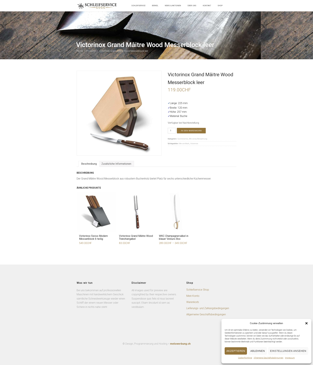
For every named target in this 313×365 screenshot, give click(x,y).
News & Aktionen (173, 6)
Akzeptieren (235, 351)
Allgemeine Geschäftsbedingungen (268, 358)
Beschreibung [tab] (89, 163)
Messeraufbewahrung (198, 139)
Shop (220, 6)
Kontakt (207, 6)
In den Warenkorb (191, 131)
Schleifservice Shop (197, 289)
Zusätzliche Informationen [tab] (116, 163)
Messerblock (184, 144)
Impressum (290, 358)
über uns (191, 6)
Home (80, 51)
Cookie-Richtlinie (245, 358)
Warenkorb (192, 302)
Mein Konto (192, 295)
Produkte (91, 51)
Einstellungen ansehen (288, 351)
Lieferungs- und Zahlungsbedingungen (207, 308)
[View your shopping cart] (229, 7)
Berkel (155, 6)
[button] (306, 323)
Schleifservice (138, 6)
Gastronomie (182, 139)
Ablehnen (257, 351)
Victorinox (194, 144)
